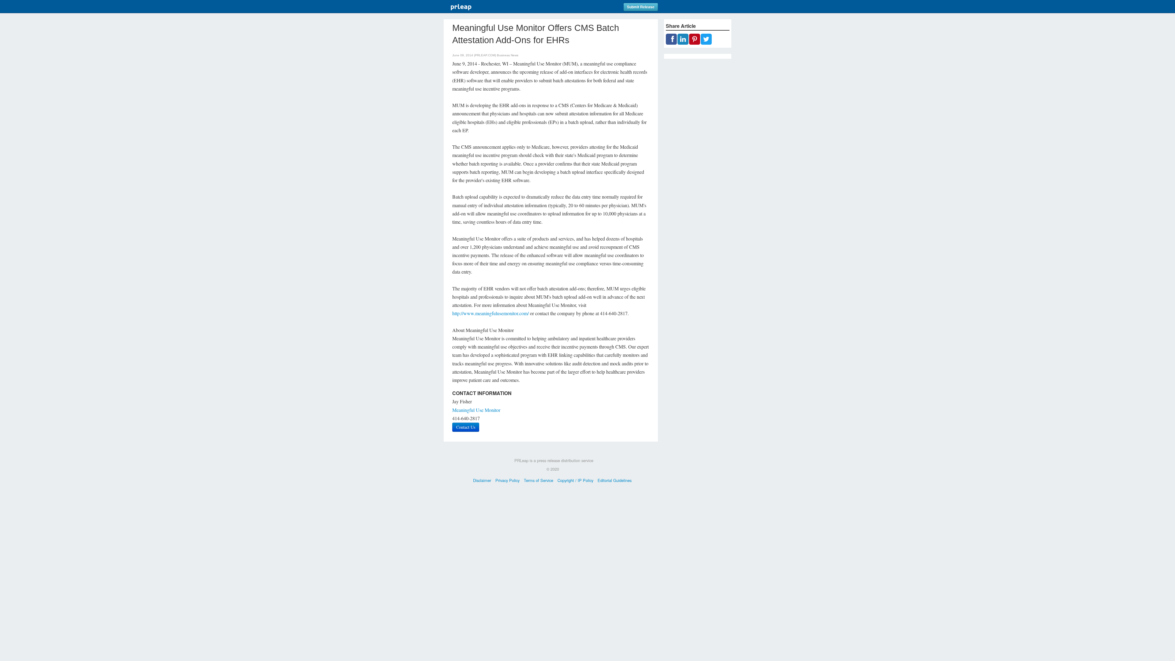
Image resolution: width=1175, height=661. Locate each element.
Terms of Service (538, 480)
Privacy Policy (507, 480)
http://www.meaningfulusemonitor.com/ (490, 313)
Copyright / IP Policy (575, 480)
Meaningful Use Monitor (476, 410)
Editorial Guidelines (615, 480)
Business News (507, 55)
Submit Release (641, 6)
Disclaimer (482, 480)
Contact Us (465, 427)
